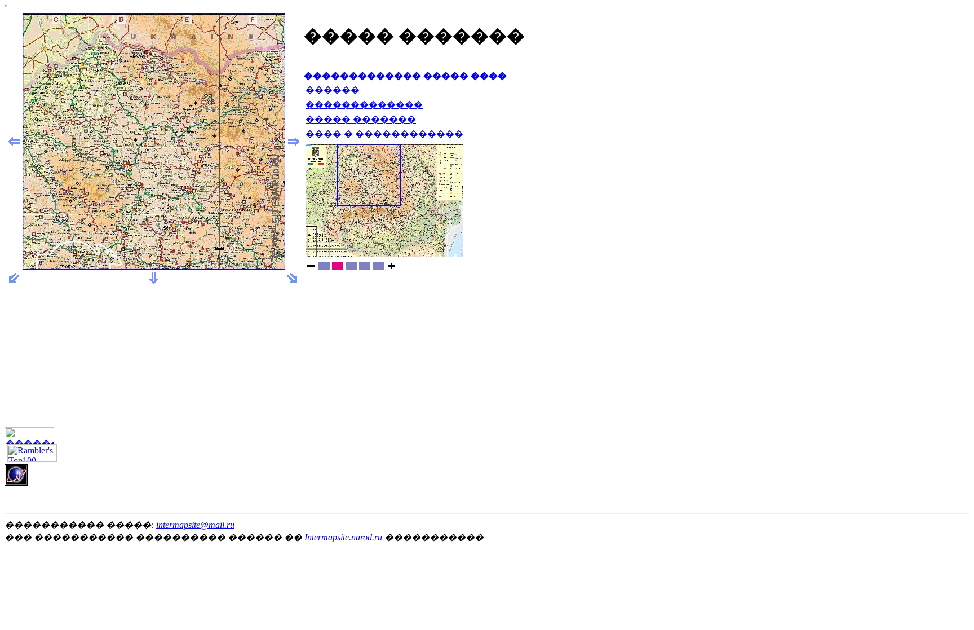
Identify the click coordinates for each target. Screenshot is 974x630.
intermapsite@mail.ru (195, 525)
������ (333, 90)
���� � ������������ (384, 134)
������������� (364, 104)
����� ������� (361, 119)
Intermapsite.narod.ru (343, 537)
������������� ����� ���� (405, 76)
